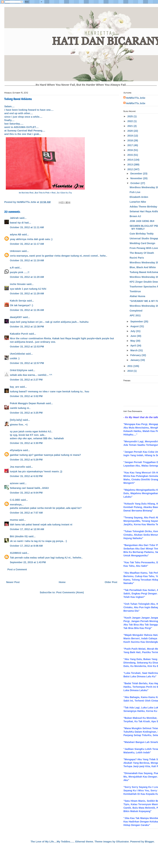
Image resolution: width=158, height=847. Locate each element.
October (135, 183)
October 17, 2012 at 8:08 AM (26, 545)
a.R (12, 267)
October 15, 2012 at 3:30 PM (26, 443)
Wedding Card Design (142, 243)
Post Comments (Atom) (70, 592)
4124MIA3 (15, 553)
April (133, 345)
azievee (14, 483)
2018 (130, 140)
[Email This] (60, 202)
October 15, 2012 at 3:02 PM (26, 396)
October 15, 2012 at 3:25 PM (26, 412)
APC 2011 (135, 315)
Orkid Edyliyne (18, 370)
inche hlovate (18, 284)
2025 (130, 116)
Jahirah (14, 218)
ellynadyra (16, 450)
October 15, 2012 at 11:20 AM (27, 277)
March (134, 350)
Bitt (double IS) (19, 536)
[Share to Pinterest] (69, 202)
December (136, 173)
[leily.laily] (16, 420)
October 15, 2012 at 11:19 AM (27, 260)
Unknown (15, 251)
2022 (130, 121)
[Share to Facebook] (67, 202)
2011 (130, 366)
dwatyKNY (16, 317)
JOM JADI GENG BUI (142, 221)
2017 (130, 145)
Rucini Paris (137, 257)
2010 (130, 371)
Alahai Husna (137, 296)
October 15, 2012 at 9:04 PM (26, 492)
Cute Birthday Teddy (142, 233)
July (133, 331)
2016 (130, 150)
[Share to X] (64, 202)
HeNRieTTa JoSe (135, 98)
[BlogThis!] (62, 202)
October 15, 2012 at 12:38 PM (27, 326)
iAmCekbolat (17, 353)
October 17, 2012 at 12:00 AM (27, 529)
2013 (130, 164)
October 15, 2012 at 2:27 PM (26, 379)
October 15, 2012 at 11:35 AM (27, 310)
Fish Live (135, 192)
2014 (130, 159)
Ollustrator (122, 841)
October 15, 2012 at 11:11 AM (27, 227)
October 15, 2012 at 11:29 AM (27, 293)
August (134, 326)
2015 (130, 155)
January (135, 360)
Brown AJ (135, 216)
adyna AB (15, 234)
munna (14, 519)
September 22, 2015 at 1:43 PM (28, 562)
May (133, 340)
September (137, 321)
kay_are (14, 386)
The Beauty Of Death (142, 253)
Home (62, 582)
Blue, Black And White (143, 267)
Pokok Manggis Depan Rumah (27, 403)
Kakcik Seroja (18, 300)
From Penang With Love (144, 248)
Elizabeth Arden (139, 197)
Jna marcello (17, 466)
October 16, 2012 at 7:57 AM (26, 512)
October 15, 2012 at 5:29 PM (26, 459)
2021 (130, 126)
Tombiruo (135, 291)
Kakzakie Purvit (19, 333)
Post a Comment (17, 569)
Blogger (149, 841)
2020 (130, 130)
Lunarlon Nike (138, 201)
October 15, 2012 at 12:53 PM (27, 346)
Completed (136, 310)
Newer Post (13, 582)
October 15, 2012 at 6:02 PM (26, 476)
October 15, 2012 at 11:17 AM (27, 244)
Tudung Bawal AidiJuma (144, 272)
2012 (130, 169)
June (133, 336)
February (136, 355)
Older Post (111, 582)
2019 (130, 135)
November (136, 178)
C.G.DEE (15, 499)
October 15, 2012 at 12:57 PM (27, 363)
